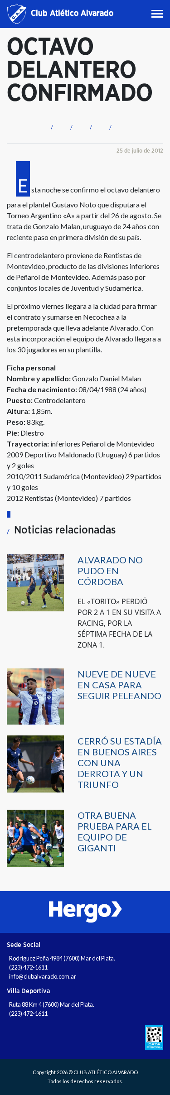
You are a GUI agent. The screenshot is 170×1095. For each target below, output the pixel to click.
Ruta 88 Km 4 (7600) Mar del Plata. (51, 1004)
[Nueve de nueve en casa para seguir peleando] (35, 695)
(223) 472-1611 (28, 967)
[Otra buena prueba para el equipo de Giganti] (35, 837)
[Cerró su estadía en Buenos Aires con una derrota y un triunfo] (35, 763)
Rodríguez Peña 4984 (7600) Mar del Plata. (62, 958)
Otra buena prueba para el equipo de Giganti (115, 831)
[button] (50, 126)
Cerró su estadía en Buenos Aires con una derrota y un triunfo (120, 762)
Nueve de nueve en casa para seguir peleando (119, 684)
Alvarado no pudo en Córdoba (110, 570)
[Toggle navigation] (158, 13)
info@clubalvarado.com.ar (42, 976)
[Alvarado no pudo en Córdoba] (35, 582)
